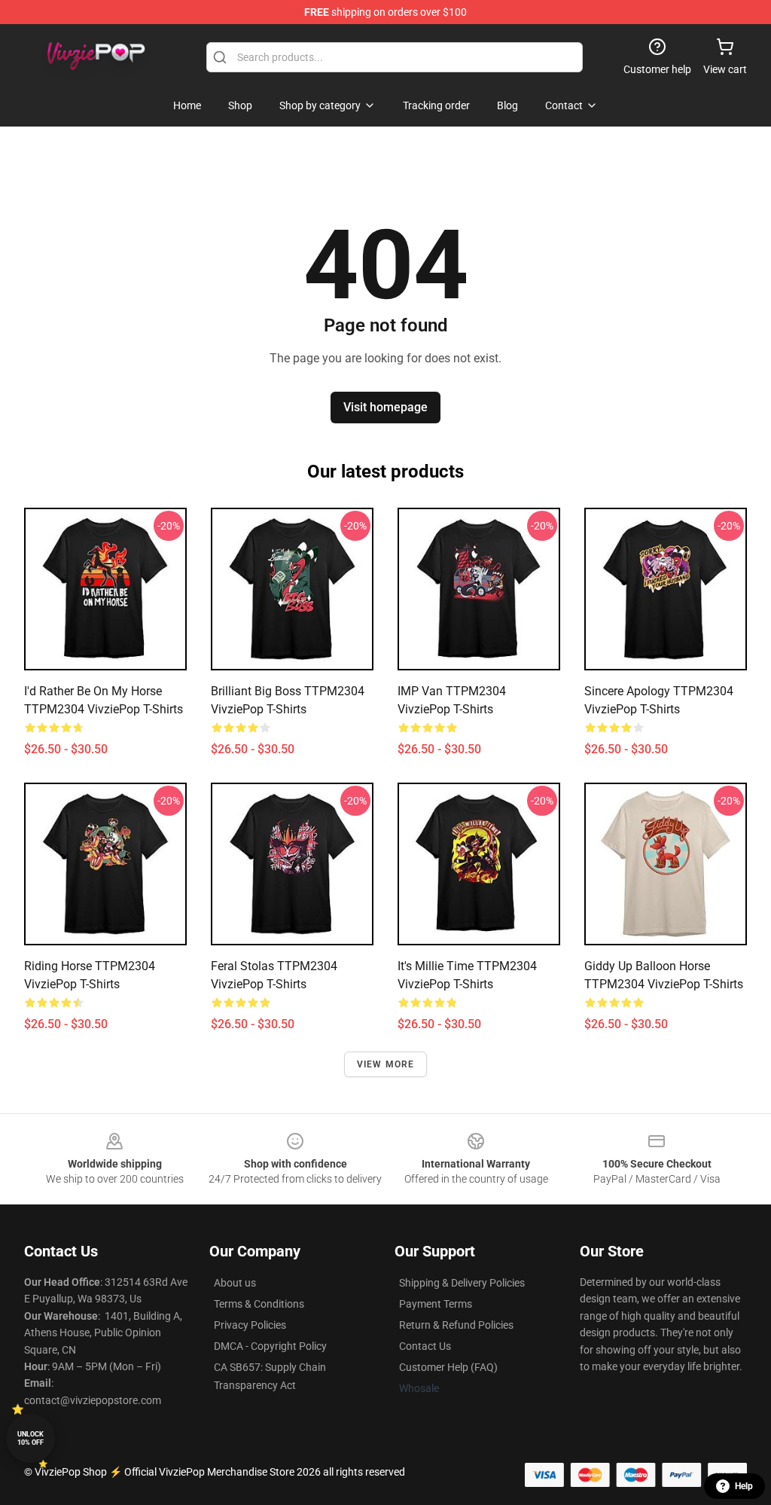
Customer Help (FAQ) (448, 1367)
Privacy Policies (250, 1325)
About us (235, 1283)
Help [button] (744, 1486)
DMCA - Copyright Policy (270, 1346)
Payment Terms (435, 1304)
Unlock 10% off (30, 1438)
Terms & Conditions (259, 1304)
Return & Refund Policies (456, 1325)
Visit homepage (385, 407)
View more (386, 1064)
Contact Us (425, 1346)
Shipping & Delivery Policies (462, 1283)
